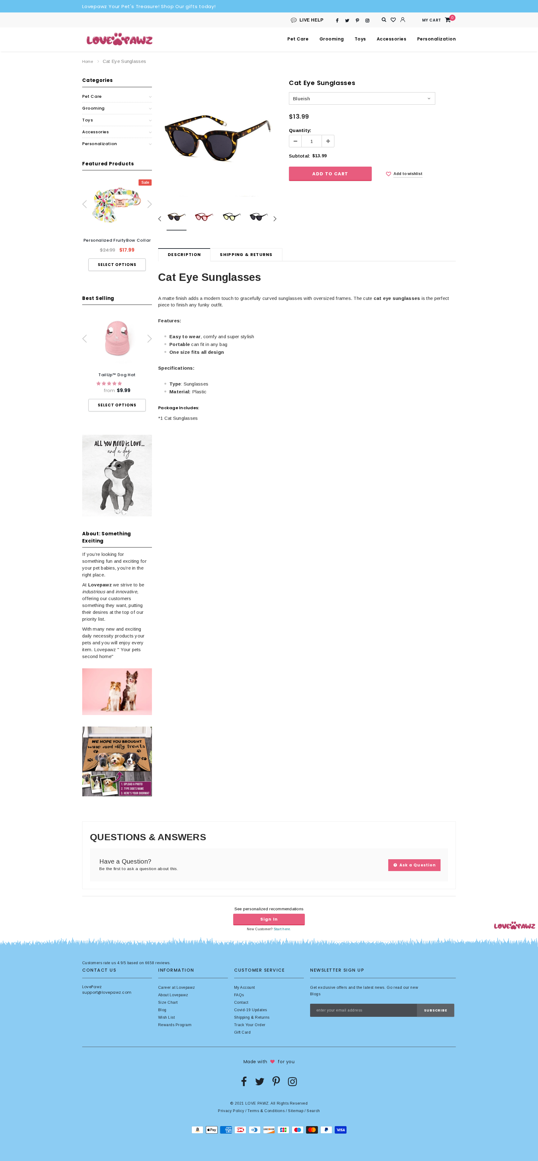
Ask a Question (417, 865)
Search (313, 1111)
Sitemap (295, 1111)
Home (87, 61)
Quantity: (300, 130)
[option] (117, 225)
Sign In (269, 919)
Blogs (315, 994)
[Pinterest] (357, 20)
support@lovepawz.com (107, 992)
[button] (110, 383)
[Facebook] (337, 20)
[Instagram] (367, 20)
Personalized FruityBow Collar (117, 240)
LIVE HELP (311, 19)
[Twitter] (347, 20)
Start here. (282, 929)
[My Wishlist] (393, 20)
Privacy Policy (231, 1111)
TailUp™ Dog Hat (117, 375)
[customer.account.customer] (403, 20)
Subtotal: (299, 156)
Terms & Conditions (266, 1111)
